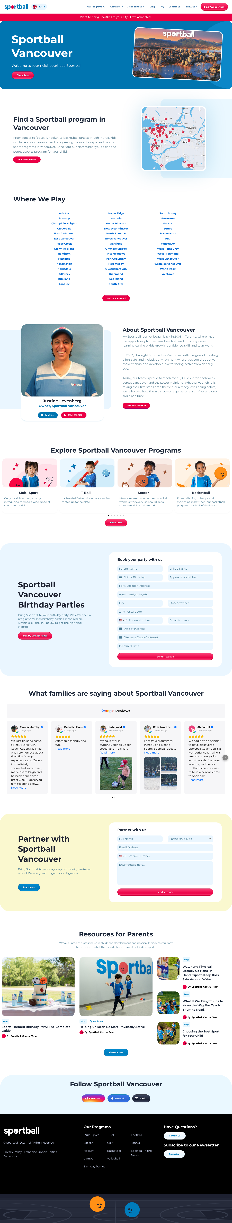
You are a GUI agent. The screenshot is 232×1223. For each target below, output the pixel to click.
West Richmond (168, 253)
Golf (109, 1142)
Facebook (119, 1098)
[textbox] (187, 839)
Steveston (168, 218)
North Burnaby (116, 233)
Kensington (64, 263)
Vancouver (168, 243)
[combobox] (123, 620)
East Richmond (64, 233)
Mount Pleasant (116, 223)
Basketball (201, 493)
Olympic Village (116, 248)
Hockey (89, 1150)
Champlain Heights (64, 223)
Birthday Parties (94, 1166)
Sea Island (116, 278)
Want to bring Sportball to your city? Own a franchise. (116, 17)
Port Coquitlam (116, 258)
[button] (103, 7)
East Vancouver (64, 238)
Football (136, 1135)
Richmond (116, 274)
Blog (5, 1021)
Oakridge (116, 243)
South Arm (116, 284)
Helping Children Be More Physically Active (112, 1027)
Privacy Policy (12, 1152)
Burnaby (64, 218)
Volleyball (113, 1158)
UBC (168, 238)
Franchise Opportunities (40, 1152)
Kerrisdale (64, 268)
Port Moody (116, 263)
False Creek (64, 243)
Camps (88, 1158)
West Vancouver (168, 258)
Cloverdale (64, 228)
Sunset (167, 223)
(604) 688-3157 (75, 415)
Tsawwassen (168, 233)
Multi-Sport (28, 493)
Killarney (64, 274)
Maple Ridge (116, 213)
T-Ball (86, 493)
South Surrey (167, 213)
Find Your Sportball (214, 7)
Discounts (10, 1156)
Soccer (143, 493)
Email (142, 1098)
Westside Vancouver (167, 263)
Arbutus (64, 213)
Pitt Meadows (116, 253)
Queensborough (116, 268)
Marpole (116, 218)
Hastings (64, 258)
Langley (64, 284)
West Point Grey (168, 248)
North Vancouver (116, 238)
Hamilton (64, 253)
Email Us (49, 415)
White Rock (168, 268)
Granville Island (64, 248)
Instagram (94, 1098)
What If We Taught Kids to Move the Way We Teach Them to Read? (203, 1005)
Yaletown (168, 274)
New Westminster (116, 228)
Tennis (135, 1142)
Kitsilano (64, 278)
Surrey (168, 228)
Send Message (165, 656)
